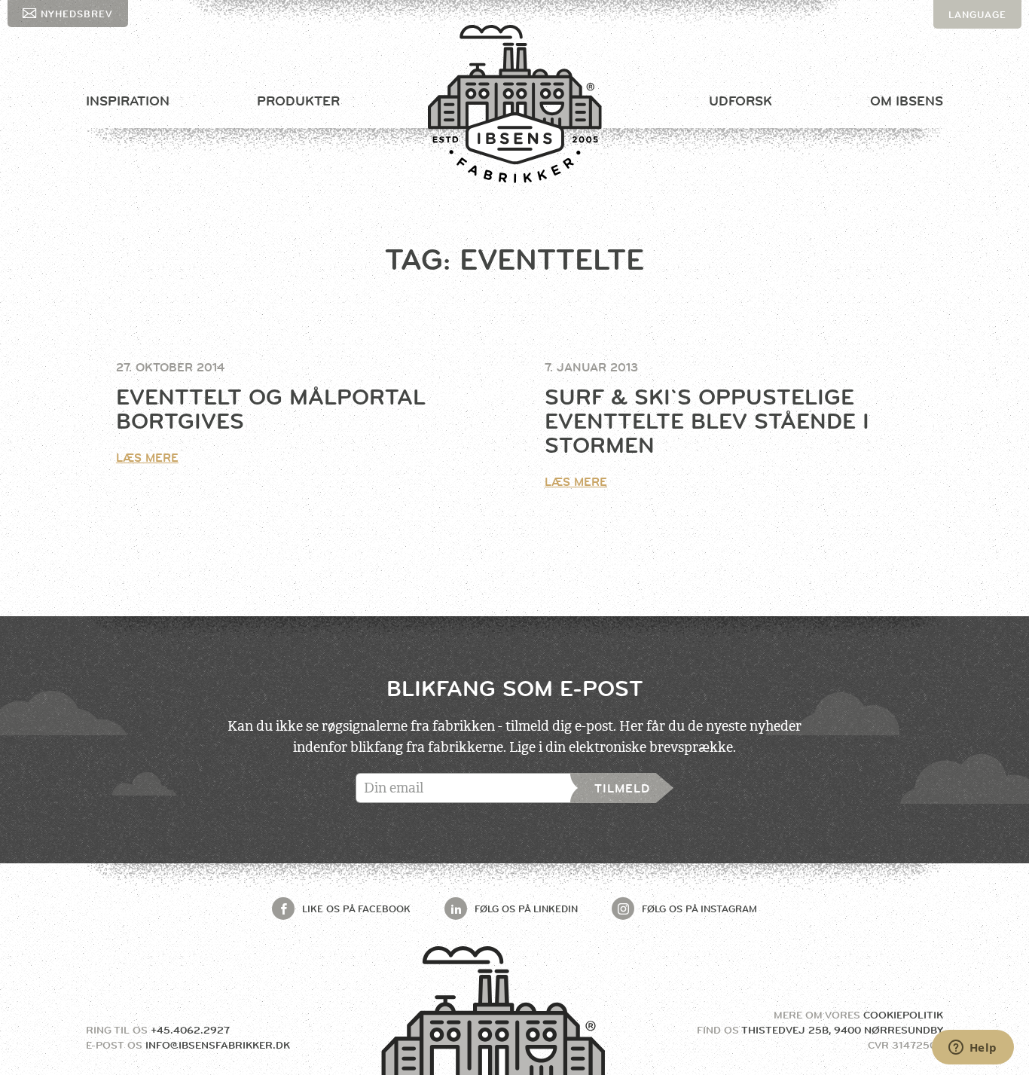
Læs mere (147, 458)
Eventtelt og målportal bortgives (271, 409)
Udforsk (740, 101)
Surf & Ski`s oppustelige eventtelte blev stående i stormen (707, 421)
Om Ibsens (906, 101)
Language (977, 14)
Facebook (356, 908)
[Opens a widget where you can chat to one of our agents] (972, 1048)
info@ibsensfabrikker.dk (217, 1045)
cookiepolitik (903, 1015)
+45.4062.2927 (190, 1030)
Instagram (699, 908)
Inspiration (127, 101)
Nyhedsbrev (77, 13)
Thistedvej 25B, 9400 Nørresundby (842, 1030)
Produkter (298, 101)
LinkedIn (526, 908)
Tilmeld (622, 788)
